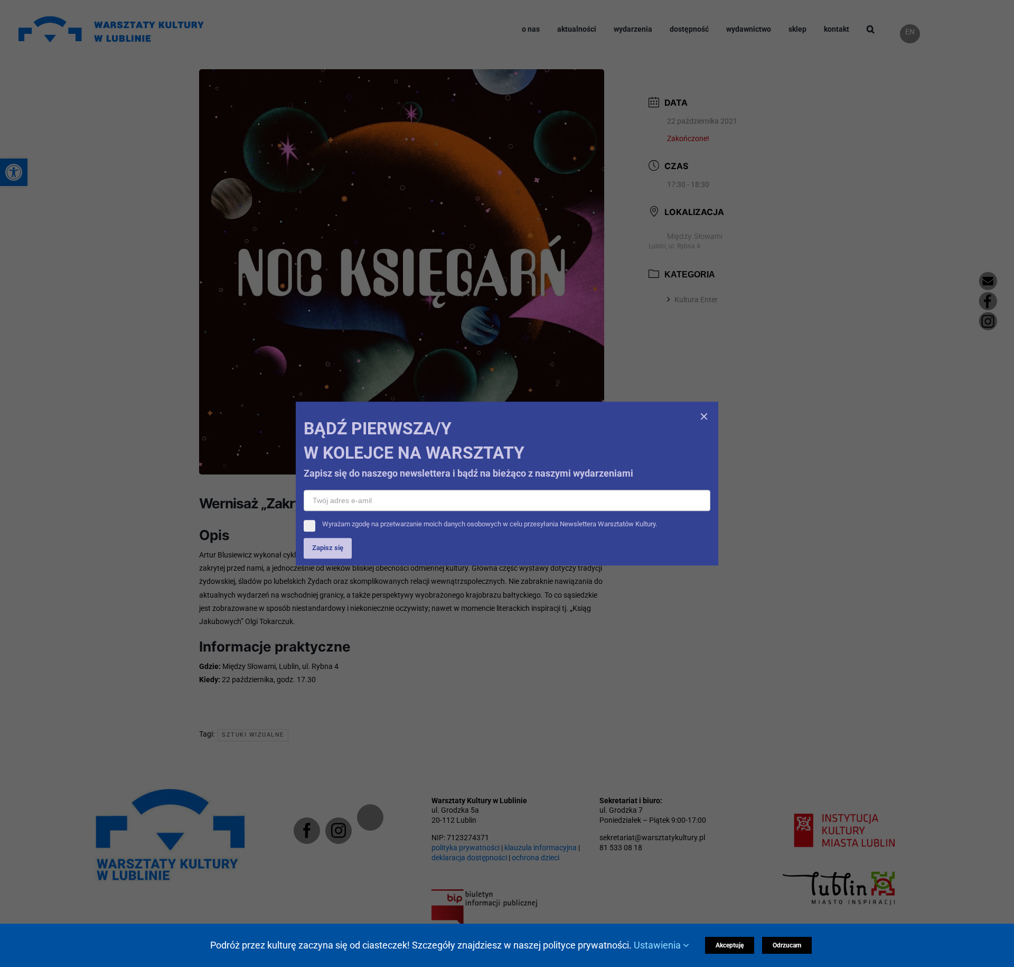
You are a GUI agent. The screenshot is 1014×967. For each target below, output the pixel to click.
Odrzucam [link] (790, 945)
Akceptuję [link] (733, 945)
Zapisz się (327, 597)
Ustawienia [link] (663, 945)
